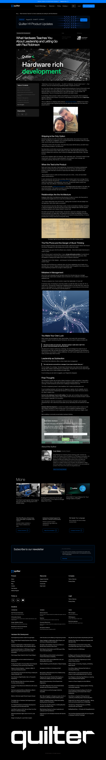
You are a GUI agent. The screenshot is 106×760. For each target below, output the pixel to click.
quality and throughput (59, 186)
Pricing (59, 6)
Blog (17, 13)
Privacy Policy (68, 554)
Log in (79, 6)
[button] (41, 6)
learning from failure (71, 101)
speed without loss (64, 180)
